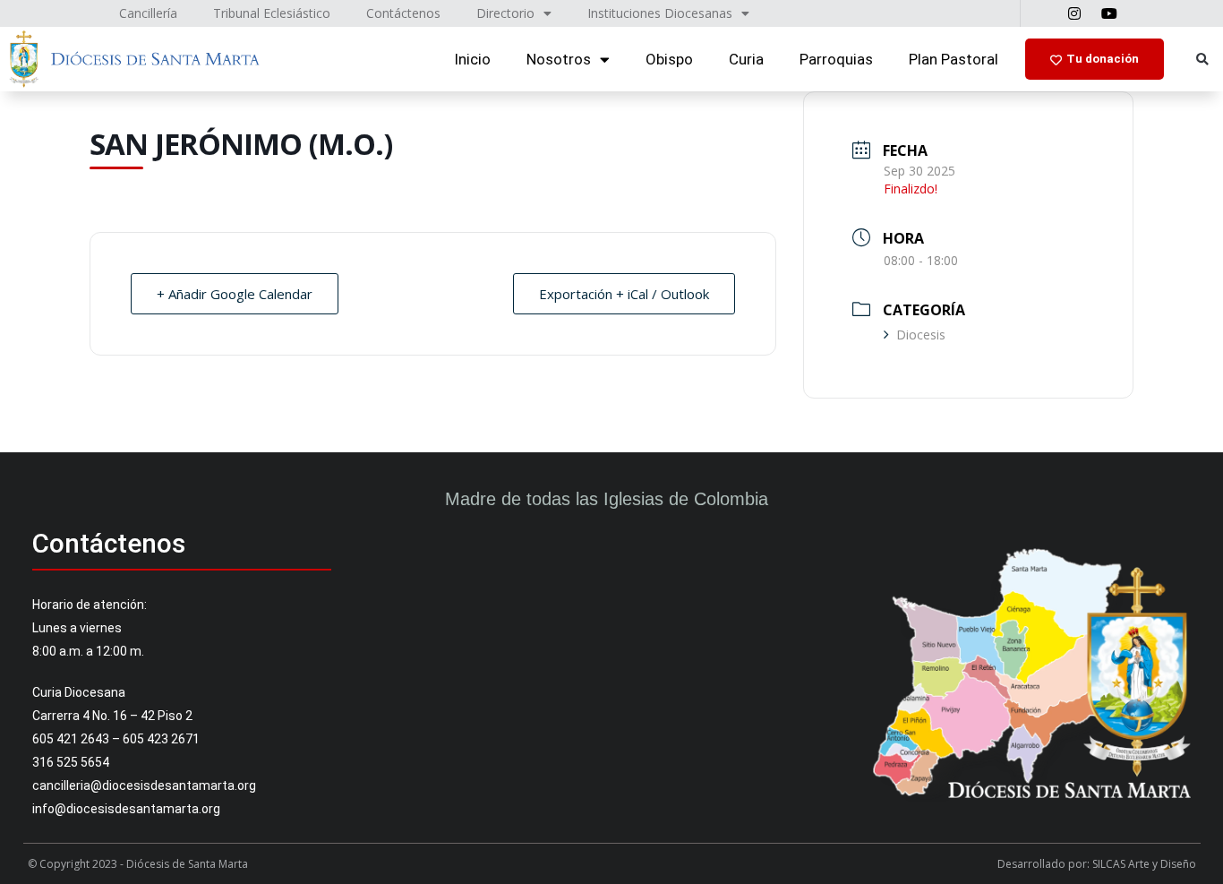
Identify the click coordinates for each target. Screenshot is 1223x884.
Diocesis (920, 334)
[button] (1202, 59)
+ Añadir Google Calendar (234, 294)
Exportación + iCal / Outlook (624, 294)
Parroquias (836, 59)
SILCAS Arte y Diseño (1144, 863)
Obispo (669, 59)
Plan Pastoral (953, 59)
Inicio (472, 59)
